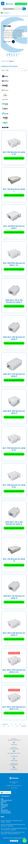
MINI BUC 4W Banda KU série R (14, 338)
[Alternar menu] (2, 3)
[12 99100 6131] (14, 742)
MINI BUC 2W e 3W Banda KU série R (14, 301)
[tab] (7, 54)
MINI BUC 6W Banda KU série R (14, 375)
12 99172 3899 (14, 760)
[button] (14, 158)
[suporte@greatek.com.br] (14, 751)
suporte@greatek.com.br (14, 753)
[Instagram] (13, 841)
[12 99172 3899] (14, 758)
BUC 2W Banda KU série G (14, 560)
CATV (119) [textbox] (13, 70)
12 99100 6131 (14, 744)
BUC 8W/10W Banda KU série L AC (14, 264)
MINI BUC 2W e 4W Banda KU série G (14, 523)
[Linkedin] (15, 841)
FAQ (2, 808)
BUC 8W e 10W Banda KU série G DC (14, 708)
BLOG (2, 803)
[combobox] (12, 8)
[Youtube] (17, 841)
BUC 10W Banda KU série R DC (14, 486)
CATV (6, 61)
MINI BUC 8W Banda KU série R (14, 412)
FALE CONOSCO (4, 810)
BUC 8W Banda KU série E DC (14, 153)
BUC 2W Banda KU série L (14, 190)
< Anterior (5, 724)
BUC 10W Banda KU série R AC (14, 449)
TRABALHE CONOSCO (5, 811)
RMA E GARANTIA (4, 804)
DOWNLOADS (4, 801)
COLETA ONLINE (4, 805)
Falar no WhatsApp (22, 3)
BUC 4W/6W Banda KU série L (14, 227)
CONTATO (3, 807)
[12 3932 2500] (14, 767)
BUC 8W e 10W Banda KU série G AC (14, 671)
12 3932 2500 (14, 769)
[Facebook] (11, 841)
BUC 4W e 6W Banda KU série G (14, 634)
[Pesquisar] (24, 8)
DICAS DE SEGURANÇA (6, 812)
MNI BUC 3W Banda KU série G (14, 597)
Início (3, 61)
